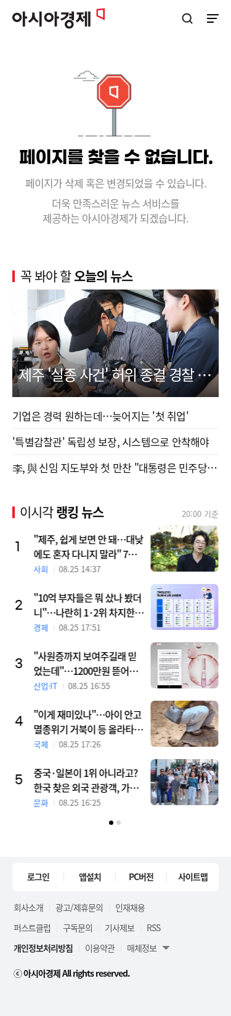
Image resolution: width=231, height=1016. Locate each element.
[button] (111, 823)
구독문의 (77, 927)
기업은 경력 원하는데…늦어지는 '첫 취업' (100, 415)
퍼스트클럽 (32, 927)
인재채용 (130, 907)
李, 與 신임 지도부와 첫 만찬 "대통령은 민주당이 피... (115, 467)
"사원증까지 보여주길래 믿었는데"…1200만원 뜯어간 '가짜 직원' (86, 663)
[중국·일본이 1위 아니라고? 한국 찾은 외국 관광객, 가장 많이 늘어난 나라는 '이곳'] (185, 782)
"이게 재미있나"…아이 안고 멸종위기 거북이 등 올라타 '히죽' (88, 721)
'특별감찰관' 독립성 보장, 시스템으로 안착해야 (110, 441)
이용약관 (100, 948)
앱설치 (90, 876)
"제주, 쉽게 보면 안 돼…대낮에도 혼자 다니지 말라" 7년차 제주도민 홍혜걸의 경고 (89, 546)
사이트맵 (193, 876)
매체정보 (141, 948)
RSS (153, 927)
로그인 (38, 876)
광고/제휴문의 (79, 907)
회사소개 (28, 907)
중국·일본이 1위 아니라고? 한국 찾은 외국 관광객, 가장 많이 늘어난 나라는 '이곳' (86, 780)
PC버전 (141, 876)
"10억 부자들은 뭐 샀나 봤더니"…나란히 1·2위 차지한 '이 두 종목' (88, 605)
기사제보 (119, 927)
